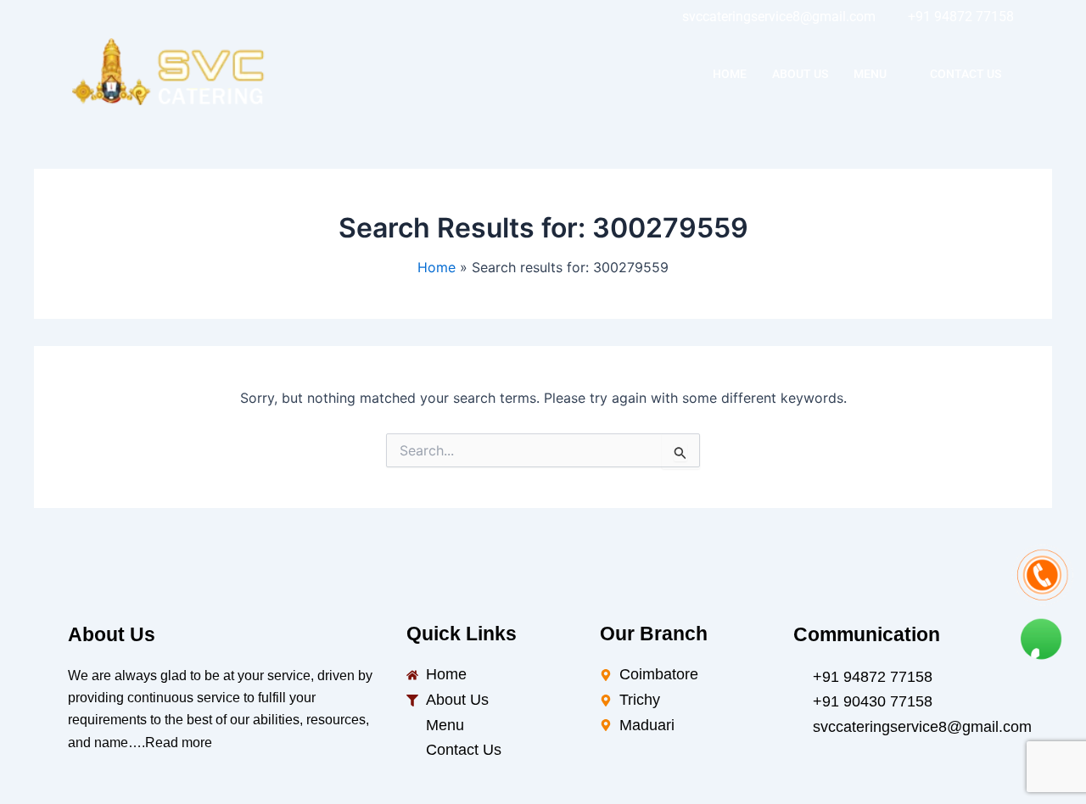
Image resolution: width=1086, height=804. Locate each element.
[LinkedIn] (165, 17)
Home (730, 74)
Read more (178, 742)
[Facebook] (89, 17)
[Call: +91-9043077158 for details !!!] (1042, 575)
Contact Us (965, 74)
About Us (800, 74)
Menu (870, 74)
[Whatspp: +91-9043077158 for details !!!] (1042, 634)
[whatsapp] (203, 17)
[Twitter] (127, 17)
